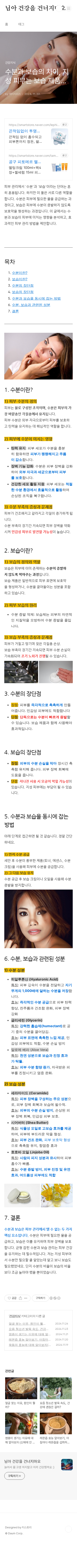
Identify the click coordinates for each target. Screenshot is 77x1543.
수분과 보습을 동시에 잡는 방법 (36, 298)
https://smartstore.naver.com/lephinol (34, 125)
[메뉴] (68, 8)
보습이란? (19, 279)
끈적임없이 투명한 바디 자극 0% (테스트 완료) (25, 131)
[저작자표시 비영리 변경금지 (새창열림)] (55, 1298)
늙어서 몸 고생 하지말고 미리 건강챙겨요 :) (29, 1467)
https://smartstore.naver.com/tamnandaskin (34, 155)
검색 (59, 8)
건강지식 (14, 1316)
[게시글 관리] (25, 1298)
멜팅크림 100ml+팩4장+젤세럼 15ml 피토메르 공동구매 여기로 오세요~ (25, 170)
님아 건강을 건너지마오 (35, 8)
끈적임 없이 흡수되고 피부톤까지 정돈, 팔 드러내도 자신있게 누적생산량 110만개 (25, 139)
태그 (21, 24)
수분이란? (19, 273)
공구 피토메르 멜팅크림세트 (25, 161)
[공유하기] (20, 1298)
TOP (68, 1529)
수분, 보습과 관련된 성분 (31, 305)
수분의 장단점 (23, 285)
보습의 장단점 (23, 292)
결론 (15, 311)
